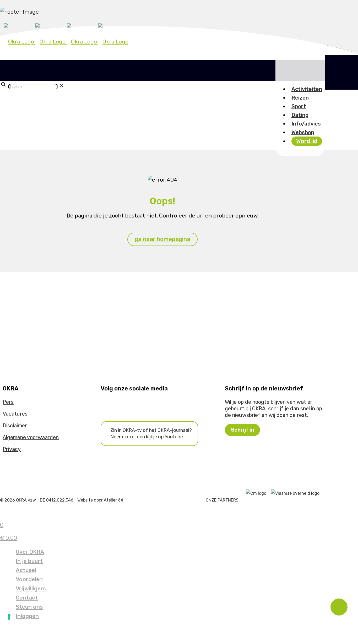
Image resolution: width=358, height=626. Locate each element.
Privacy (12, 449)
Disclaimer (15, 425)
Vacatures (15, 414)
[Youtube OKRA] (106, 404)
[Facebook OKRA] (102, 404)
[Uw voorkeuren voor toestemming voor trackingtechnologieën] (9, 617)
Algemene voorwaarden (31, 437)
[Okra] (66, 41)
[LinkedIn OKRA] (113, 404)
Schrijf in (242, 430)
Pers (8, 402)
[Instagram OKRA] (110, 404)
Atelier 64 (113, 500)
